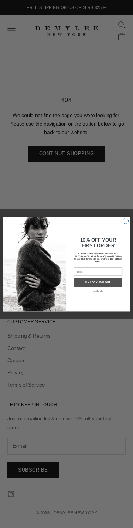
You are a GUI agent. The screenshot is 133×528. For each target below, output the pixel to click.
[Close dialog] (125, 221)
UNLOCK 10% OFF (97, 282)
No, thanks (98, 291)
